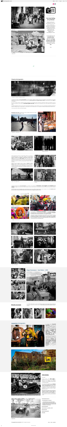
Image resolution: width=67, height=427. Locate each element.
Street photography (45, 406)
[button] (66, 1)
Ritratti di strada (44, 409)
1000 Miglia (43, 412)
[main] (27, 30)
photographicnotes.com (45, 398)
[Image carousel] (51, 313)
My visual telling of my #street (46, 400)
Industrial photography (45, 411)
